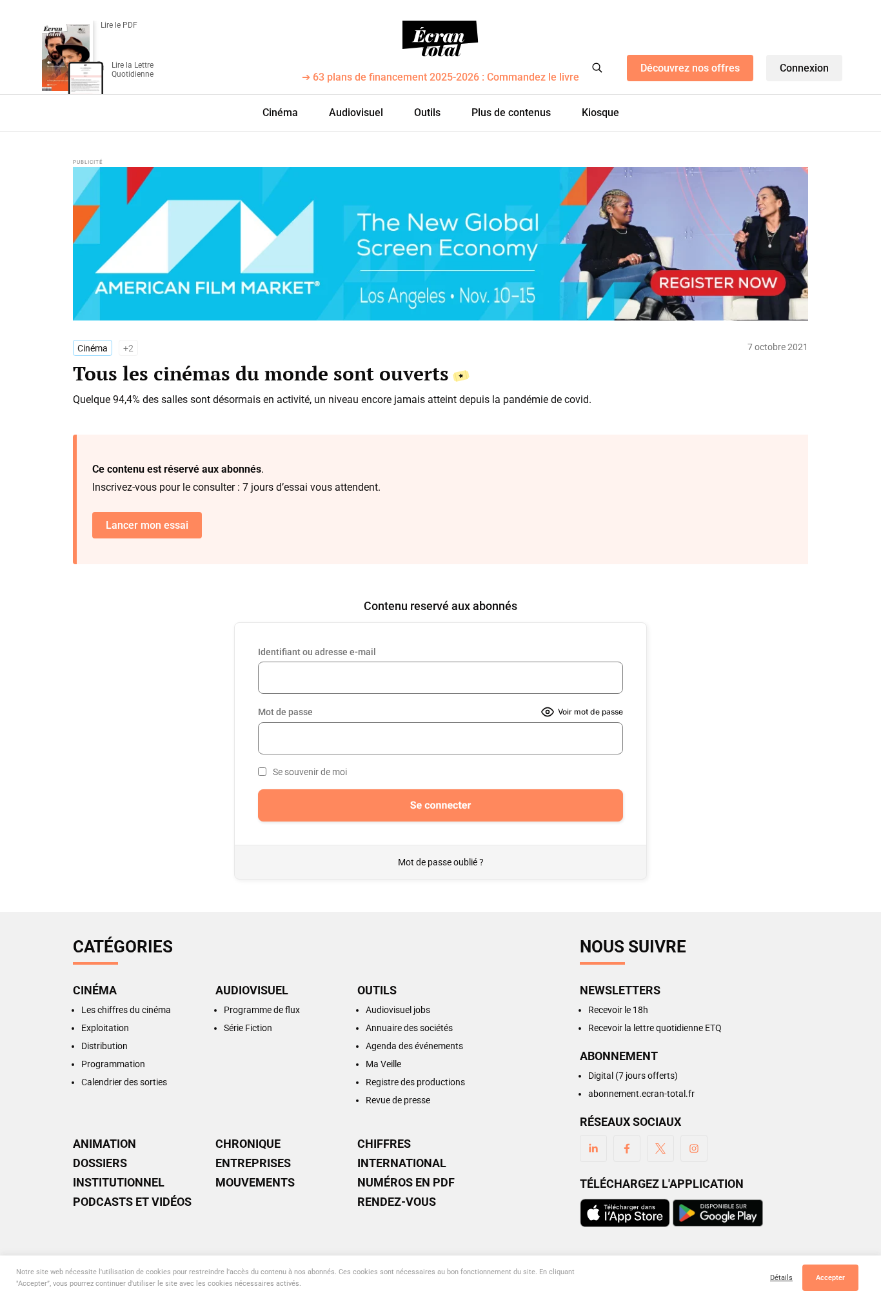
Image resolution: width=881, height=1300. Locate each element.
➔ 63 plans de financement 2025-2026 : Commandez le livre (440, 77)
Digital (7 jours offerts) (633, 1075)
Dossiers (100, 1163)
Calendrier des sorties (124, 1082)
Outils (427, 112)
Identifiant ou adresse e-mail (317, 652)
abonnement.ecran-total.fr (641, 1093)
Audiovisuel (356, 112)
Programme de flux (262, 1010)
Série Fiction (248, 1028)
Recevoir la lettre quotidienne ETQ (655, 1028)
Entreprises (253, 1163)
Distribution (104, 1046)
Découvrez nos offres (690, 68)
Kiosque (600, 112)
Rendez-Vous (396, 1202)
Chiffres (384, 1144)
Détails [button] (781, 1278)
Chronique (248, 1144)
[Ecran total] (440, 39)
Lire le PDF (119, 25)
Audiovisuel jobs (398, 1010)
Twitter (660, 1148)
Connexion (804, 68)
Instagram (694, 1148)
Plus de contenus (511, 112)
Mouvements (255, 1182)
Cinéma (280, 112)
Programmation (113, 1064)
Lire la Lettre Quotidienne (132, 70)
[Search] (597, 68)
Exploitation (105, 1028)
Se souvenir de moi (310, 772)
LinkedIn (593, 1148)
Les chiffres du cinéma (126, 1010)
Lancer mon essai (147, 525)
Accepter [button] (830, 1278)
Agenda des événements (414, 1046)
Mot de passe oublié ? (441, 862)
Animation (104, 1144)
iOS (625, 1213)
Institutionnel (118, 1182)
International (401, 1163)
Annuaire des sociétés (409, 1028)
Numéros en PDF (406, 1182)
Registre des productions (415, 1082)
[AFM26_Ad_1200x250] (440, 243)
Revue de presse (398, 1100)
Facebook (626, 1148)
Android (718, 1213)
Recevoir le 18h (618, 1010)
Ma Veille (383, 1064)
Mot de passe (285, 712)
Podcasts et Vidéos (132, 1202)
